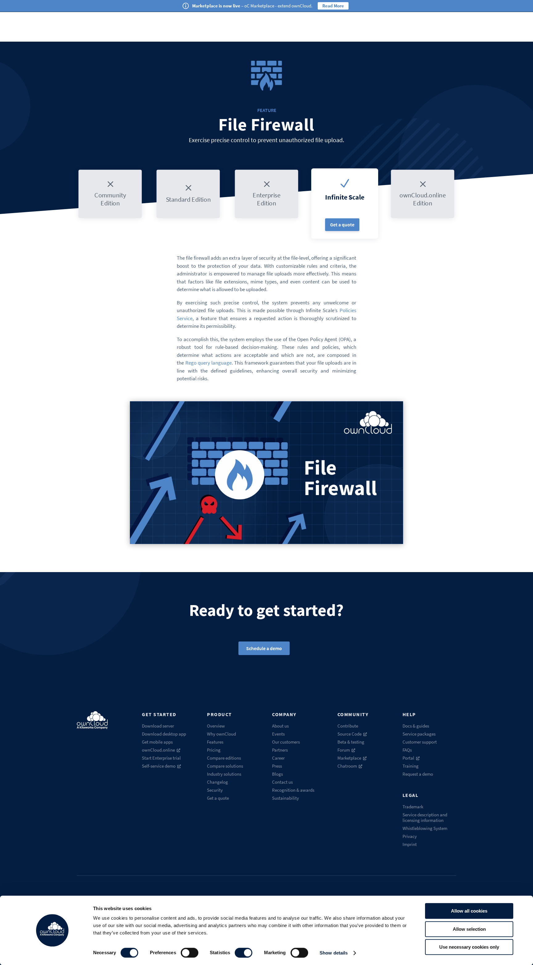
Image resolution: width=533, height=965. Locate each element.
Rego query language (208, 362)
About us (280, 726)
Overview (216, 726)
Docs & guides (416, 726)
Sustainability (285, 798)
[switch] (189, 953)
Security (215, 790)
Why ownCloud (221, 734)
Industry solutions (224, 774)
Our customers (286, 742)
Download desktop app (164, 734)
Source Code (349, 734)
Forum (343, 750)
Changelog (217, 782)
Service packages (419, 734)
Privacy (410, 836)
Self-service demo (159, 766)
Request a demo (418, 774)
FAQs (407, 750)
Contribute (347, 726)
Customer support (420, 742)
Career (278, 758)
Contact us (282, 782)
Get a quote (342, 224)
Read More (333, 6)
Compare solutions (225, 766)
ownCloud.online (158, 750)
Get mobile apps (157, 742)
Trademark (413, 807)
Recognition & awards (293, 790)
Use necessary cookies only (469, 947)
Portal (408, 758)
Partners (280, 750)
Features (215, 742)
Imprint (410, 844)
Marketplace (349, 758)
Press (277, 766)
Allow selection (469, 929)
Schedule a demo (264, 648)
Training (411, 766)
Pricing (214, 750)
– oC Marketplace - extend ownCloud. (252, 6)
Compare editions (224, 758)
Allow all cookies (469, 910)
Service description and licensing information (425, 817)
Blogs (277, 774)
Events (278, 734)
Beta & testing (350, 742)
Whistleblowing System (425, 828)
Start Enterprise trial (161, 758)
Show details (334, 952)
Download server (158, 726)
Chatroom (347, 766)
